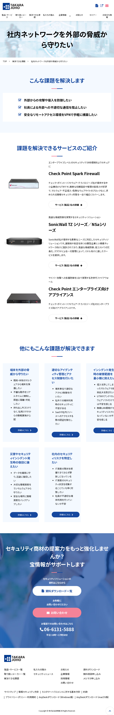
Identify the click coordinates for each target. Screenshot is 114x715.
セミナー (93, 15)
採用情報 (65, 678)
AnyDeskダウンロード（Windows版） (56, 697)
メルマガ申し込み (91, 678)
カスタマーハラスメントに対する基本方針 (61, 691)
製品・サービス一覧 (13, 669)
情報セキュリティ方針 (28, 691)
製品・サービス (7, 16)
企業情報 (62, 15)
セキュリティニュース (43, 674)
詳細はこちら (23, 430)
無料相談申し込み (92, 674)
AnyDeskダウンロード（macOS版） (92, 697)
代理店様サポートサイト (102, 5)
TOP (5, 61)
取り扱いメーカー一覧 (14, 674)
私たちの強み (48, 15)
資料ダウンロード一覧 (97, 5)
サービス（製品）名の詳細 (67, 204)
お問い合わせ (107, 5)
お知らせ (79, 15)
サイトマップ (10, 691)
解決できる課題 (34, 16)
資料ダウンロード (91, 669)
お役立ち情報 (107, 16)
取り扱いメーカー (20, 16)
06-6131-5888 (59, 629)
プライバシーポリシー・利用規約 (21, 697)
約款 (85, 691)
